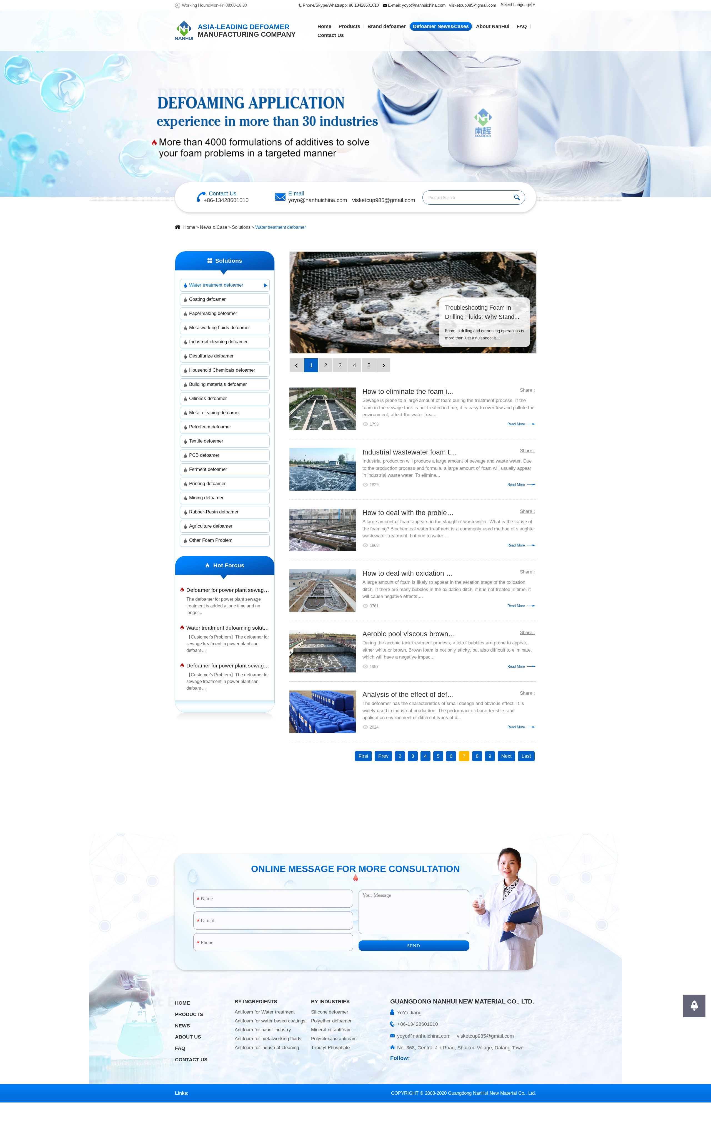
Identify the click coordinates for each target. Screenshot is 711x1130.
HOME (182, 1003)
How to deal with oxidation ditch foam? (409, 573)
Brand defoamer (386, 26)
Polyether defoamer (331, 1021)
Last (526, 756)
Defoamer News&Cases (441, 26)
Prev (383, 756)
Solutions (241, 227)
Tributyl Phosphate (330, 1047)
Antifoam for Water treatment (265, 1012)
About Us (188, 1037)
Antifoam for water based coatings (270, 1021)
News (182, 1026)
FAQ (522, 26)
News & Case (213, 227)
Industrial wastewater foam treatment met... (409, 452)
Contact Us (330, 35)
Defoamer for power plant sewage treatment (227, 590)
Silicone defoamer (329, 1012)
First (363, 756)
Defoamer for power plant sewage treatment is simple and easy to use (227, 666)
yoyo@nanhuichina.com (424, 5)
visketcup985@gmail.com (472, 5)
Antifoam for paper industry (263, 1029)
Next (506, 756)
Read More (516, 424)
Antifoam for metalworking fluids (268, 1038)
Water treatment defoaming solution (227, 628)
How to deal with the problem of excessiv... (409, 512)
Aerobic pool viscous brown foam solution (409, 634)
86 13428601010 (364, 5)
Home (324, 26)
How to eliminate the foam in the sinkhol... (409, 391)
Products (349, 26)
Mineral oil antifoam (331, 1029)
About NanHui (492, 26)
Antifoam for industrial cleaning (267, 1047)
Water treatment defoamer (280, 227)
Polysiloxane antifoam (334, 1038)
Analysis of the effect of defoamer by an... (409, 694)
